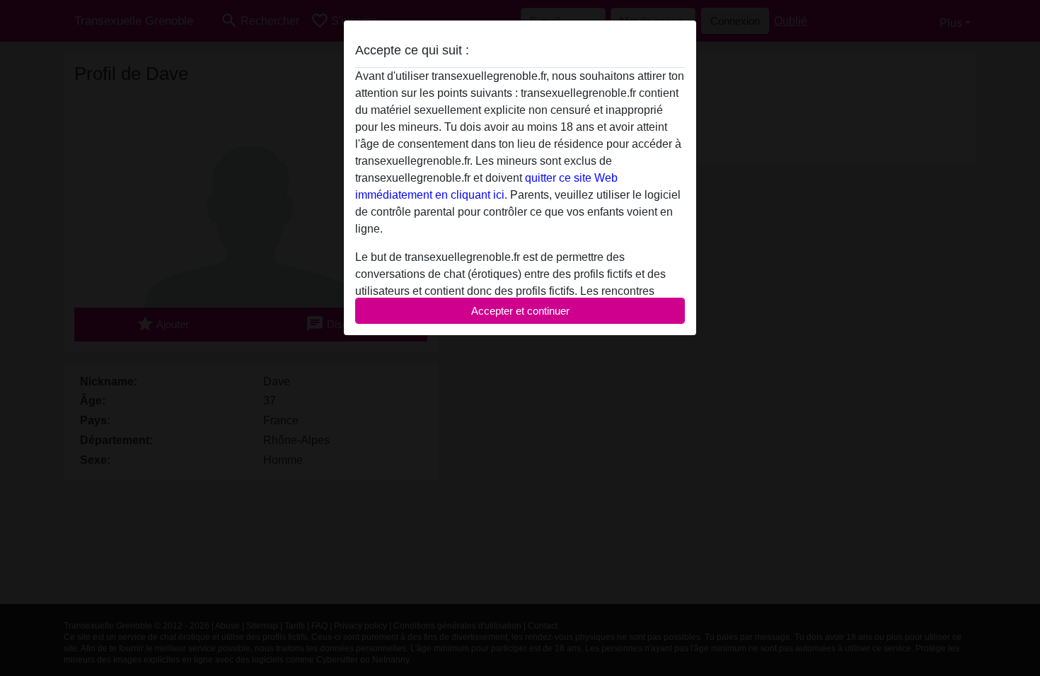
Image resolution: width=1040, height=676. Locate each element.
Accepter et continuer (520, 311)
